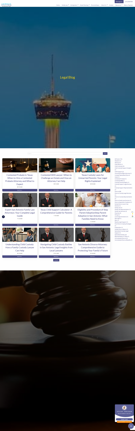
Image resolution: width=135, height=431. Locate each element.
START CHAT (124, 419)
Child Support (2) (119, 171)
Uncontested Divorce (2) (121, 238)
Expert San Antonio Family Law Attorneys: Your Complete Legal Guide (20, 212)
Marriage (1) (118, 218)
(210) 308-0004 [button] (129, 1)
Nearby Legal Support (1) (121, 222)
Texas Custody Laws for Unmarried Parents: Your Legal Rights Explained (92, 178)
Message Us (119, 1)
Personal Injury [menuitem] (95, 5)
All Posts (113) (118, 159)
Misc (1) (117, 220)
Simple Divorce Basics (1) (121, 229)
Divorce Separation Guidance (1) (123, 202)
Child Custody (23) (119, 166)
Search (105, 153)
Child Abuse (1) (119, 164)
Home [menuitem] (58, 5)
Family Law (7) (118, 207)
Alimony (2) (118, 162)
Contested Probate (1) (120, 179)
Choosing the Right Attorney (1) (123, 173)
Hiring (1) (117, 215)
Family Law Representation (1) (123, 209)
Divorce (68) (118, 191)
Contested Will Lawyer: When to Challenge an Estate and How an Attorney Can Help (56, 178)
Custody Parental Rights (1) (122, 182)
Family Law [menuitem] (65, 5)
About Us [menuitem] (103, 5)
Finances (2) (118, 213)
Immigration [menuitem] (73, 5)
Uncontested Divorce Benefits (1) (123, 240)
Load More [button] (56, 260)
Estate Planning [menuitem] (84, 5)
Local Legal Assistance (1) (121, 216)
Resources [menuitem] (118, 5)
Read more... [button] (19, 190)
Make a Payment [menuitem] (128, 5)
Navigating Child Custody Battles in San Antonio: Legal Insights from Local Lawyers (56, 247)
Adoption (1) (118, 161)
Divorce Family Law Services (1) (123, 200)
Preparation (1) (119, 227)
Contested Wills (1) (120, 180)
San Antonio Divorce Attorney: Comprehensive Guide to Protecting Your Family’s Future (93, 247)
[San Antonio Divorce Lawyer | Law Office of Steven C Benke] (6, 5)
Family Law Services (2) (121, 211)
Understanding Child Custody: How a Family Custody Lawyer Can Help (19, 247)
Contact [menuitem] (111, 5)
